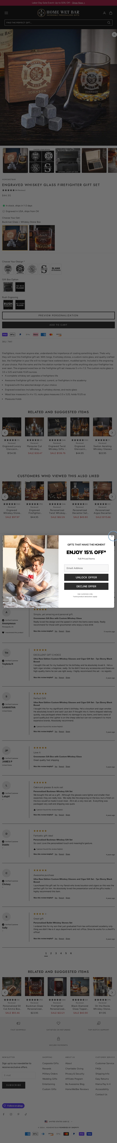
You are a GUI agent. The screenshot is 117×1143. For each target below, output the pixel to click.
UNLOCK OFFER (86, 577)
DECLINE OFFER (86, 586)
